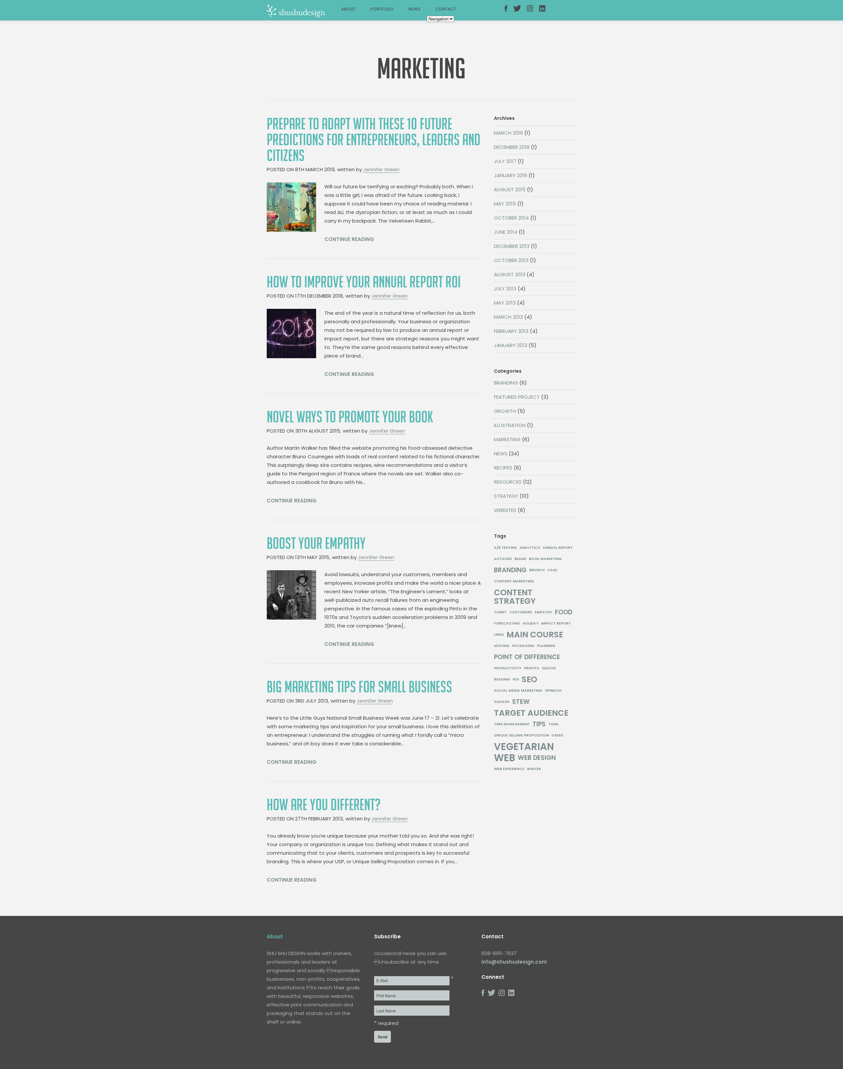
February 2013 (511, 331)
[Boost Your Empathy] (291, 595)
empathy (543, 612)
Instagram (533, 12)
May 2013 (505, 302)
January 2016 (510, 175)
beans (520, 558)
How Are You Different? (324, 805)
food (563, 612)
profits (531, 668)
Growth (505, 411)
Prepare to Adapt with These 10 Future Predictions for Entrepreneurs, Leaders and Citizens (373, 140)
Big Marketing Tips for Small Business (359, 687)
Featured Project (517, 396)
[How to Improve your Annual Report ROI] (291, 333)
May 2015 (505, 203)
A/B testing (505, 547)
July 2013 (505, 288)
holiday (530, 623)
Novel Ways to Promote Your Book (350, 417)
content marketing (514, 581)
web (504, 758)
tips (539, 724)
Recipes (503, 467)
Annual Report (558, 547)
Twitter (519, 12)
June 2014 (505, 231)
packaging (523, 645)
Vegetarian (524, 746)
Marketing (507, 439)
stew (521, 702)
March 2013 (508, 316)
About (348, 9)
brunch (537, 570)
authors (503, 558)
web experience (509, 768)
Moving (501, 645)
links (499, 634)
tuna (553, 724)
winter (534, 768)
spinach (553, 690)
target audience (531, 713)
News (414, 9)
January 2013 (510, 345)
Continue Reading (349, 239)
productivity (507, 668)
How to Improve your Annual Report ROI (364, 282)
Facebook (510, 12)
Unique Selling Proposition (521, 735)
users (557, 735)
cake (552, 570)
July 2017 (505, 161)
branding (510, 570)
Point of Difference (527, 657)
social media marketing (518, 690)
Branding (506, 382)
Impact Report (556, 623)
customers (520, 612)
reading (502, 679)
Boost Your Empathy (316, 543)
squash (501, 701)
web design (537, 758)
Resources (508, 481)
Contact (445, 9)
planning (546, 645)
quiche (549, 668)
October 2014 (511, 217)
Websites (505, 510)
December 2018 (512, 147)
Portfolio (382, 9)
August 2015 (510, 189)
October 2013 (511, 260)
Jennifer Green (381, 169)
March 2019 (508, 132)
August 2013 (509, 274)
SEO (529, 679)
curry (500, 612)
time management (512, 724)
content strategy (515, 596)
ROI (516, 679)
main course (534, 634)
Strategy (506, 496)
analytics (530, 547)
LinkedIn (545, 12)
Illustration (510, 425)
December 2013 (512, 246)
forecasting (507, 623)
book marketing (545, 558)
